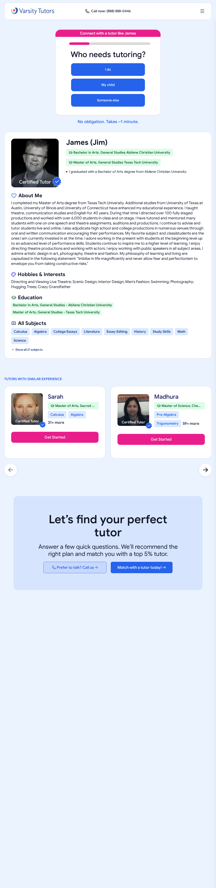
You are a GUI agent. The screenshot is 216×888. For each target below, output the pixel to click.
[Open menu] (202, 11)
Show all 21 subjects (29, 349)
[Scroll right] (205, 470)
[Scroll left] (10, 470)
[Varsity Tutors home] (32, 11)
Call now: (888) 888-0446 (111, 11)
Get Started (55, 437)
